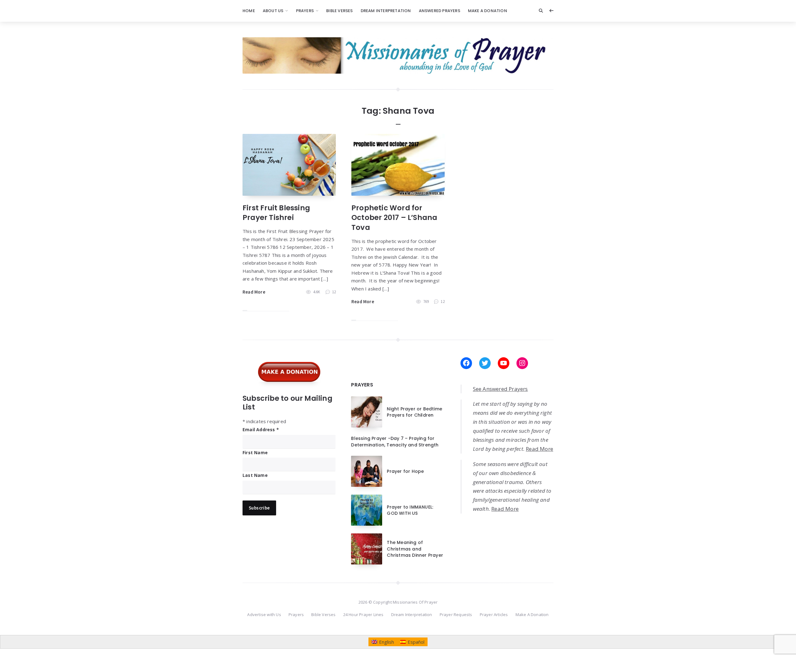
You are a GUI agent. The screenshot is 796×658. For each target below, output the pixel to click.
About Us (273, 11)
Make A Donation (487, 11)
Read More (254, 292)
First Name (255, 452)
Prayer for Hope (405, 471)
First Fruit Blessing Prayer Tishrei (276, 212)
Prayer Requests (456, 614)
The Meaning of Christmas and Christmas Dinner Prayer (415, 548)
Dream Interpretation (386, 11)
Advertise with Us (264, 614)
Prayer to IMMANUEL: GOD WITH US (410, 510)
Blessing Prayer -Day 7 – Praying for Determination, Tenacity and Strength (394, 441)
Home (249, 11)
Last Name (255, 475)
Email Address (261, 429)
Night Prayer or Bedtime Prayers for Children (414, 412)
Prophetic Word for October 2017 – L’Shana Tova (394, 217)
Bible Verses (339, 11)
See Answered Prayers (500, 388)
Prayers (305, 11)
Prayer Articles (494, 614)
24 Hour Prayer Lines (363, 614)
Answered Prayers (439, 11)
